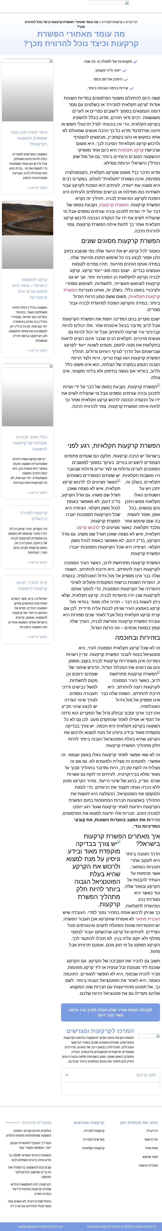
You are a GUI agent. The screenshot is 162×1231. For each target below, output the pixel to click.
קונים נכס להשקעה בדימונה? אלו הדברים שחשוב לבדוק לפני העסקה (29, 1172)
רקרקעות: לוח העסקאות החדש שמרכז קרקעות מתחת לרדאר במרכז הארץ (31, 1189)
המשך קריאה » (37, 187)
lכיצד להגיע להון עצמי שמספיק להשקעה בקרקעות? (29, 138)
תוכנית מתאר (147, 918)
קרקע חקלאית (131, 150)
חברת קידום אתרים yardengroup (40, 1226)
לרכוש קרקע (88, 527)
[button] (36, 6)
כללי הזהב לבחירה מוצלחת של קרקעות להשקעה (30, 443)
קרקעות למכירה (112, 22)
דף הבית (131, 22)
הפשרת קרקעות (115, 204)
